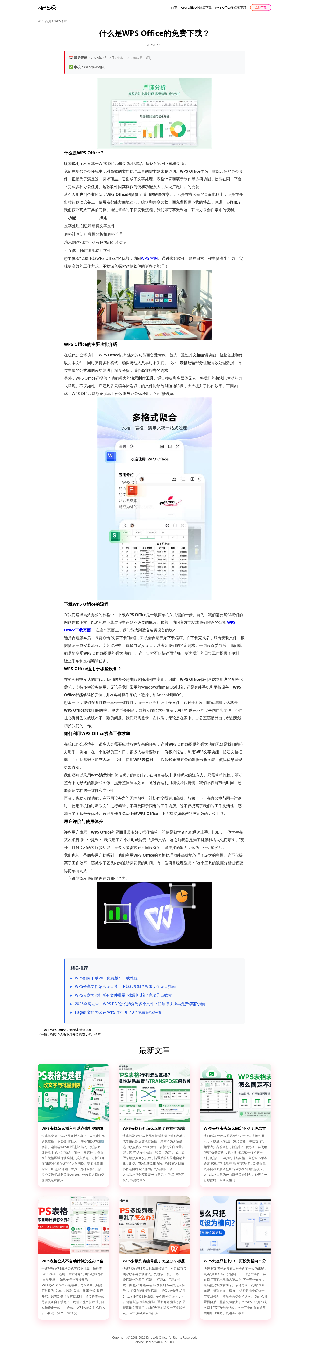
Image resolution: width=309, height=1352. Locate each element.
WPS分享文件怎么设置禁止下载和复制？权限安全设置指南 (125, 986)
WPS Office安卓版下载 (230, 7)
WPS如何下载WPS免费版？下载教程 (106, 978)
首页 (174, 7)
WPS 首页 (44, 21)
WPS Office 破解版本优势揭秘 (71, 1030)
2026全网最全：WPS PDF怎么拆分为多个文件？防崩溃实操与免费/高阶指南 (140, 1003)
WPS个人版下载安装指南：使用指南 (75, 1034)
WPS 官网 (149, 258)
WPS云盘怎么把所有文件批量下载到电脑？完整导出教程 (123, 995)
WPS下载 (60, 21)
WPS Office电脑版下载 (196, 7)
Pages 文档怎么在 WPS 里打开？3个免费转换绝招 (118, 1012)
